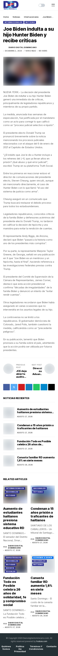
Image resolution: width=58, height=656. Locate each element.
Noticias (16, 17)
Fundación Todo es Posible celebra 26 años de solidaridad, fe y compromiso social (35, 446)
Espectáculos (13, 557)
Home (6, 17)
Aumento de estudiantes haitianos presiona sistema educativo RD (34, 412)
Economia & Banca (42, 557)
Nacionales (12, 492)
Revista (10, 568)
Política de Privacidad (20, 649)
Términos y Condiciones (36, 647)
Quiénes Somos (6, 647)
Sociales (10, 571)
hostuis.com (41, 641)
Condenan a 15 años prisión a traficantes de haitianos (35, 427)
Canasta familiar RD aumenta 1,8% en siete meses (36, 459)
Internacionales (31, 17)
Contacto (51, 646)
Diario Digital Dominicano (23, 47)
